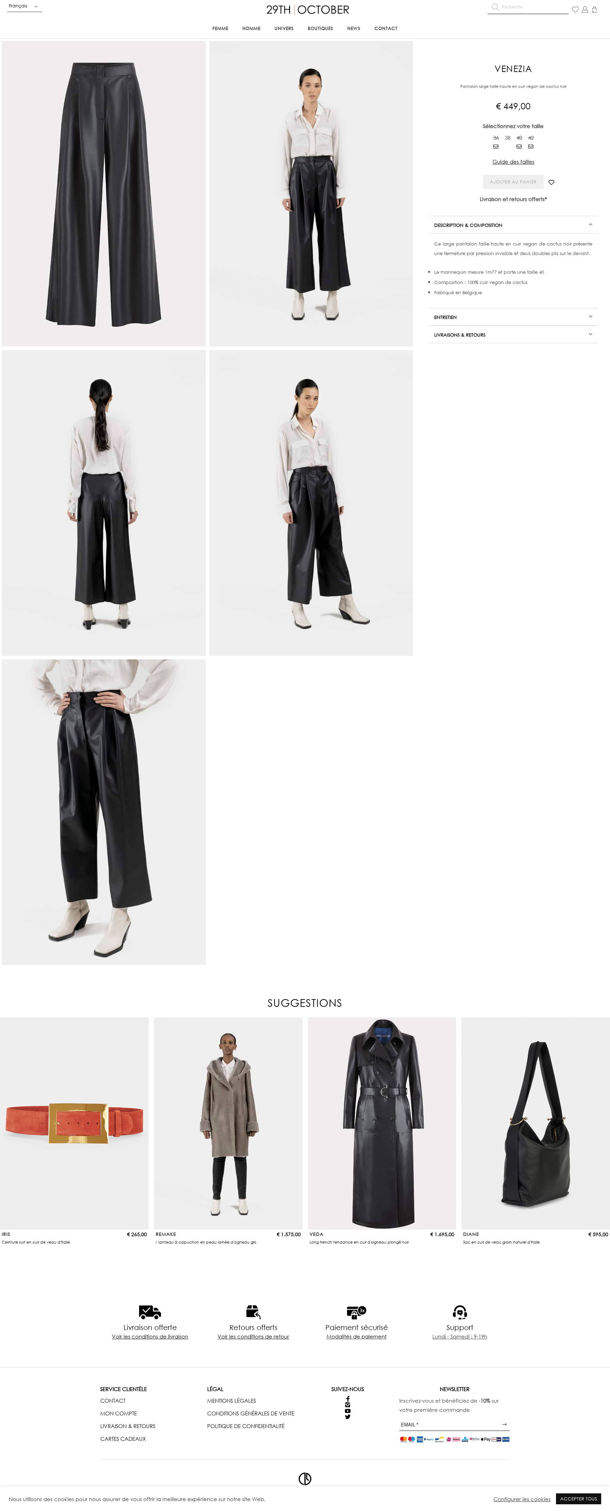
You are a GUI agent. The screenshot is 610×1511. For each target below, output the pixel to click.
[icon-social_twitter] (348, 1417)
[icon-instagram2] (348, 1405)
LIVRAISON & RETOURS (127, 1426)
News (353, 28)
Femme (220, 28)
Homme (252, 28)
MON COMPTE (118, 1413)
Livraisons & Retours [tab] (459, 335)
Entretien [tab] (445, 317)
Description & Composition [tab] (468, 225)
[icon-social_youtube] (348, 1411)
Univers (284, 28)
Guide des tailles (513, 161)
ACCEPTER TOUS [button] (578, 1498)
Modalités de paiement (357, 1336)
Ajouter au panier (513, 182)
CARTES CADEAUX (123, 1439)
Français (18, 5)
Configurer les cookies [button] (522, 1499)
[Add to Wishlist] (551, 182)
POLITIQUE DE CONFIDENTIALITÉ (246, 1426)
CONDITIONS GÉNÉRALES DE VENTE (250, 1413)
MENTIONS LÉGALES (231, 1400)
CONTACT (112, 1400)
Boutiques (320, 28)
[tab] (513, 225)
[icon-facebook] (347, 1399)
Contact (386, 28)
